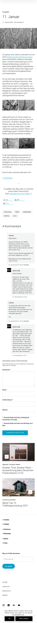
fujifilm (17, 212)
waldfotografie (27, 212)
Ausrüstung (6, 500)
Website (4, 410)
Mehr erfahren (24, 618)
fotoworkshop (7, 212)
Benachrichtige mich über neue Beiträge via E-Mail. (17, 424)
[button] (10, 105)
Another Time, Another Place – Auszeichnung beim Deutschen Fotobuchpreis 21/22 (17, 470)
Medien (18, 464)
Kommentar (6, 370)
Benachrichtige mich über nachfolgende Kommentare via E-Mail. (15, 418)
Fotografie (5, 12)
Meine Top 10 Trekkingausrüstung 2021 (15, 504)
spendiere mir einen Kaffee (20, 194)
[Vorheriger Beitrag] (18, 452)
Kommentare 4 (19, 22)
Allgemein (5, 464)
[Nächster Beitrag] (18, 487)
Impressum (6, 586)
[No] (35, 616)
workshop (6, 216)
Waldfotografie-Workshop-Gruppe (20, 57)
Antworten (26, 265)
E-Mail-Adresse (7, 400)
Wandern (13, 500)
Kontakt (4, 582)
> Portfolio (5, 520)
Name (4, 390)
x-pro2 (14, 216)
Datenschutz (6, 591)
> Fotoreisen (6, 529)
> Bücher (5, 539)
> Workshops (7, 178)
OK (9, 618)
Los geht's (8, 566)
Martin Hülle (16, 271)
